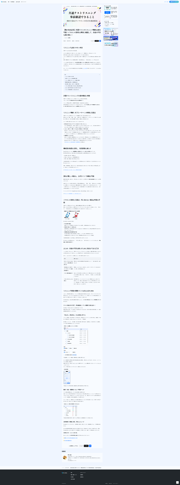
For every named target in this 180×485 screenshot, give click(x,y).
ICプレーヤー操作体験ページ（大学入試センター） (73, 193)
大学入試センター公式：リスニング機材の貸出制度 (73, 169)
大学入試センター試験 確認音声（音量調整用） (73, 142)
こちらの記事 (85, 68)
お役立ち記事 (18, 1)
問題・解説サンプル (74, 474)
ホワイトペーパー (23, 1)
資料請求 (81, 474)
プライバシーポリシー (115, 483)
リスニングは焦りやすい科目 (69, 76)
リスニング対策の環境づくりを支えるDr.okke (72, 89)
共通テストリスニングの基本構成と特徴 (71, 78)
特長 (8, 1)
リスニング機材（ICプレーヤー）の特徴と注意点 (72, 80)
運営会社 (107, 483)
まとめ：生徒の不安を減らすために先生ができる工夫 (73, 87)
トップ (64, 6)
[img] (4, 2)
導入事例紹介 (13, 1)
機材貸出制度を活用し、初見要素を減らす (71, 82)
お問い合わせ (110, 483)
